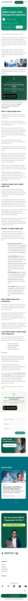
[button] (15, 502)
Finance (3, 564)
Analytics (3, 567)
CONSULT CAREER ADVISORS (12, 525)
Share (20, 27)
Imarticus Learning (11, 19)
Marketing (4, 571)
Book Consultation (9, 445)
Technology (4, 569)
